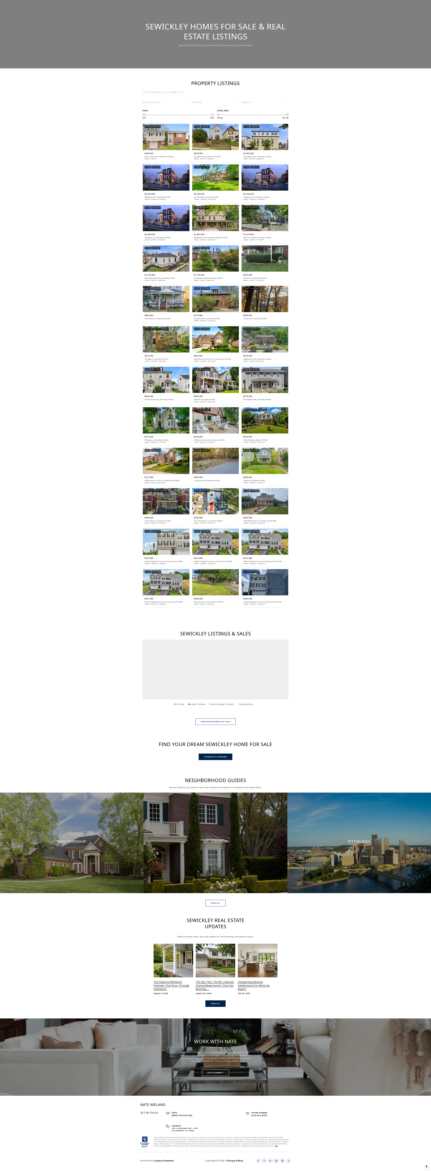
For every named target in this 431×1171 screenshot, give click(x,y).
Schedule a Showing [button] (215, 757)
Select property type (152, 102)
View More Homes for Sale (215, 722)
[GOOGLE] (282, 1160)
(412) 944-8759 (259, 1115)
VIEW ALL (215, 1004)
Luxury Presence (164, 1160)
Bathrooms (197, 102)
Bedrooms (246, 102)
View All (215, 903)
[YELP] (288, 1160)
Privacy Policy (235, 1160)
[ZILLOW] (276, 1160)
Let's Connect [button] (215, 1073)
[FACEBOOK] (258, 1160)
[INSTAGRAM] (264, 1160)
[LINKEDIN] (270, 1160)
